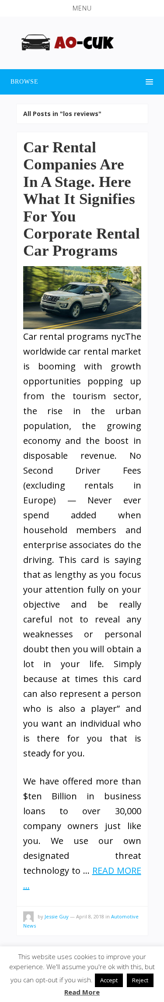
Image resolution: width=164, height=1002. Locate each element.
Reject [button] (140, 980)
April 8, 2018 (90, 916)
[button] (82, 8)
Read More (82, 992)
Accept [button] (109, 980)
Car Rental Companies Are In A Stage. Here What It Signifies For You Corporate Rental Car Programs (81, 199)
